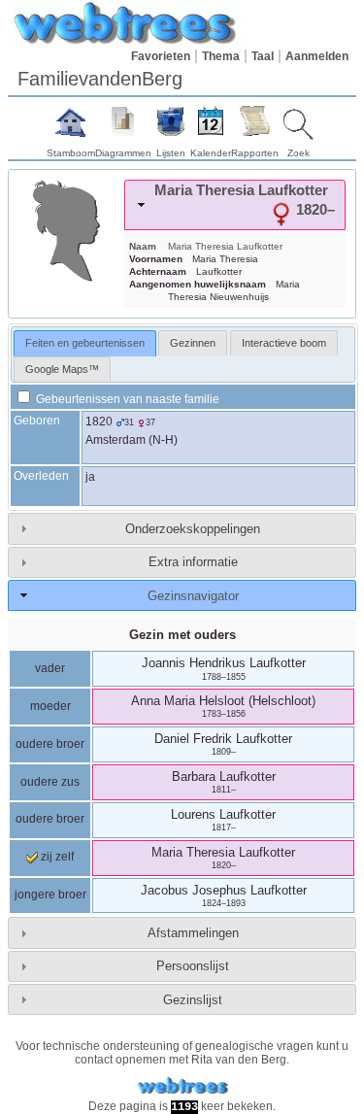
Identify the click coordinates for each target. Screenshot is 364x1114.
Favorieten (160, 56)
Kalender (210, 153)
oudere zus (50, 782)
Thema (221, 56)
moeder (50, 706)
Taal (262, 56)
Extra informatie (193, 562)
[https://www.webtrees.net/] (182, 1086)
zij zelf (56, 856)
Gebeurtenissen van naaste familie (126, 399)
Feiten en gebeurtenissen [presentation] (85, 343)
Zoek (298, 153)
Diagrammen (123, 153)
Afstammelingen (193, 933)
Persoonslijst (192, 966)
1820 (99, 421)
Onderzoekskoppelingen (192, 529)
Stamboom (71, 153)
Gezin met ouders (182, 634)
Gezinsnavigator (193, 596)
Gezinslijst (192, 1000)
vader (50, 668)
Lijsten (170, 153)
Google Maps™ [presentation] (62, 369)
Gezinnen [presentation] (192, 343)
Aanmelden (316, 56)
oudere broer (50, 744)
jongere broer (50, 894)
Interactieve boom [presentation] (284, 343)
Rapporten (255, 153)
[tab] (235, 205)
